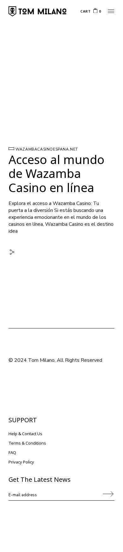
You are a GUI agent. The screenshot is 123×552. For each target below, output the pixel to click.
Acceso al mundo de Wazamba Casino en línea (56, 173)
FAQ (12, 452)
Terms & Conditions (27, 443)
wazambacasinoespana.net (46, 149)
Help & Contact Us (25, 433)
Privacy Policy (21, 462)
